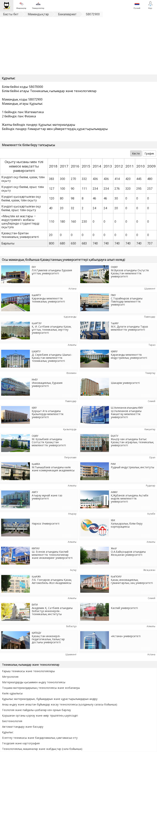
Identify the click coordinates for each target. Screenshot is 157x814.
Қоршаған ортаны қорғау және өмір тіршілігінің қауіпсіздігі (40, 715)
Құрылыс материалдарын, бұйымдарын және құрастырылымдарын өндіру (49, 699)
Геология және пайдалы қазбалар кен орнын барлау (36, 710)
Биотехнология (12, 721)
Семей (151, 401)
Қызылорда (69, 429)
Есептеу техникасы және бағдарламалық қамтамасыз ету (40, 738)
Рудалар (150, 485)
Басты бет (11, 14)
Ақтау (73, 570)
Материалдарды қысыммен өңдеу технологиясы (33, 682)
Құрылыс (7, 732)
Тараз (152, 345)
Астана (72, 288)
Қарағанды (70, 316)
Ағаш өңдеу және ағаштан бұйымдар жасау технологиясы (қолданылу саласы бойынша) (59, 704)
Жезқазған (149, 570)
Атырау (72, 513)
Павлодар (149, 316)
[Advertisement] (78, 47)
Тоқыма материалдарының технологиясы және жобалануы (41, 688)
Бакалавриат (67, 14)
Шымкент (149, 288)
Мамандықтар (38, 14)
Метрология (10, 676)
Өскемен (71, 373)
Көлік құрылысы (12, 693)
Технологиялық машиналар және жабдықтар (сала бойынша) (42, 749)
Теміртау (150, 373)
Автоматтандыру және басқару (22, 726)
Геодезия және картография (21, 743)
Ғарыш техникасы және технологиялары (28, 671)
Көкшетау (150, 429)
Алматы (72, 345)
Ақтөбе (151, 513)
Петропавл (70, 457)
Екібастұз (71, 626)
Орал (152, 457)
